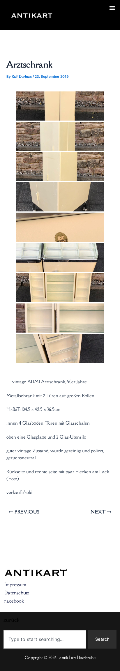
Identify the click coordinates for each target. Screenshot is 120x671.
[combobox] (44, 639)
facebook (14, 601)
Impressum (15, 584)
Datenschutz (16, 592)
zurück (68, 22)
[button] (112, 7)
